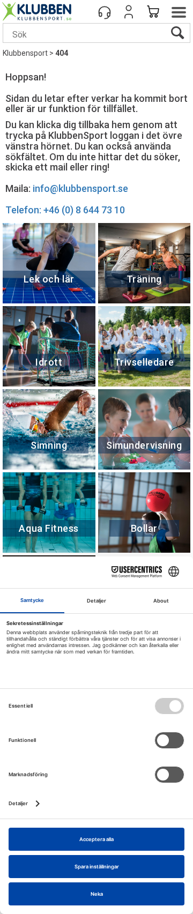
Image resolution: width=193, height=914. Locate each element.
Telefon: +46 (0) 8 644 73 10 (65, 210)
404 (61, 53)
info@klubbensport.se (80, 188)
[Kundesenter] (104, 12)
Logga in (128, 12)
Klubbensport (25, 53)
